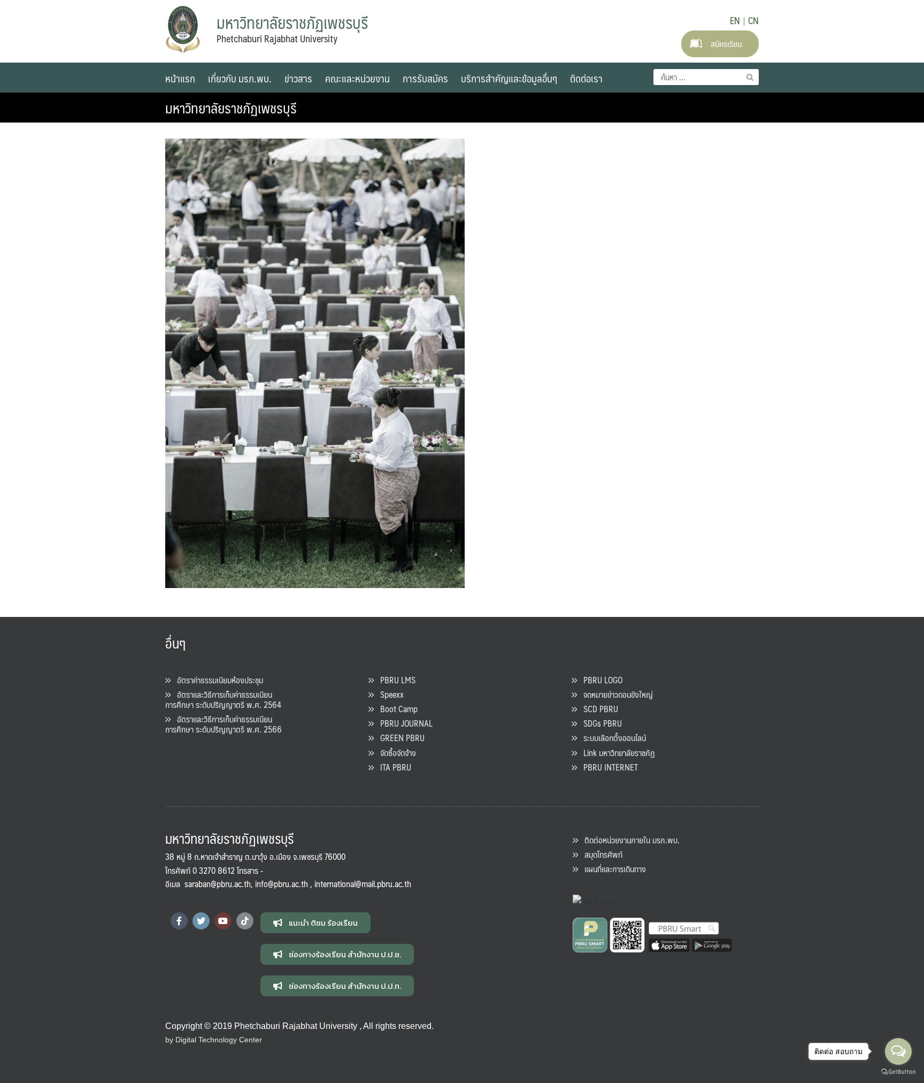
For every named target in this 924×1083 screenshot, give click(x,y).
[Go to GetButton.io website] (898, 1072)
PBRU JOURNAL (403, 723)
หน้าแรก (180, 78)
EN (735, 20)
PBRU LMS (394, 680)
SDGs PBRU (599, 723)
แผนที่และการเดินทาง (612, 868)
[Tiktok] (244, 920)
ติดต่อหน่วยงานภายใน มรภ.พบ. (629, 840)
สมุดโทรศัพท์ (600, 854)
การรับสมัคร (425, 78)
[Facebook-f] (179, 920)
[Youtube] (223, 920)
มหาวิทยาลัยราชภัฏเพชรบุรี (231, 107)
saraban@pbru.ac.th (217, 883)
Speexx (389, 694)
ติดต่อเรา (586, 78)
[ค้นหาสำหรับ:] (706, 77)
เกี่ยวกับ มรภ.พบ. (240, 78)
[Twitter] (201, 920)
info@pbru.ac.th (281, 883)
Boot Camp (396, 708)
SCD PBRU (597, 708)
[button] (315, 922)
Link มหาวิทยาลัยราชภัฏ (616, 752)
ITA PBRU (392, 767)
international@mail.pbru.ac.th (362, 883)
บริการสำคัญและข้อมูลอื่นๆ (509, 78)
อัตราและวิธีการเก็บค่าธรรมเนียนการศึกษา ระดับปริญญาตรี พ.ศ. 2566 (223, 724)
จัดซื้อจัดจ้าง (395, 752)
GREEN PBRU (399, 737)
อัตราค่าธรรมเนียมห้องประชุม (217, 680)
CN (753, 20)
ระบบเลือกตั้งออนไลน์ (611, 737)
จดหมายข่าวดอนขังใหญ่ (615, 694)
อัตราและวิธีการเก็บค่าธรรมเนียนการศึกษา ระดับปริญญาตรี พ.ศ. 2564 (223, 699)
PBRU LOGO (599, 680)
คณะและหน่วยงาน (357, 78)
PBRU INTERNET (607, 767)
